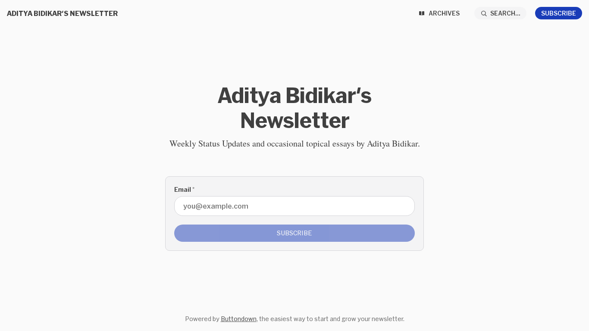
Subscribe (558, 13)
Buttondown (239, 318)
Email (184, 189)
